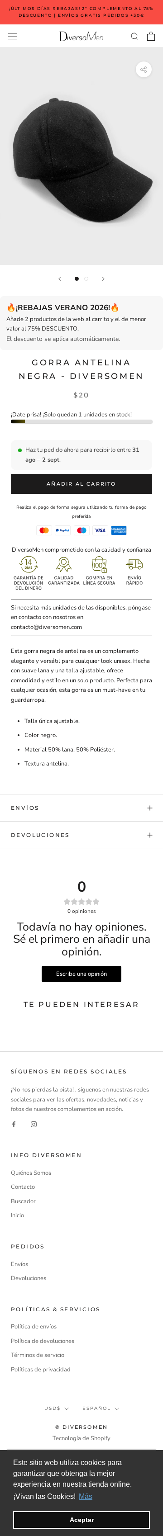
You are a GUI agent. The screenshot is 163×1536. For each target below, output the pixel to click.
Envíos (25, 807)
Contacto (23, 1187)
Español (96, 1408)
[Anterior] (59, 279)
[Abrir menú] (12, 36)
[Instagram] (34, 1124)
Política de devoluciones (42, 1341)
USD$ (52, 1408)
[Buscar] (135, 36)
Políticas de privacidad (41, 1370)
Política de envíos (34, 1327)
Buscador (23, 1201)
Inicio (17, 1215)
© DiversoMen (81, 1427)
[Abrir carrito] (151, 36)
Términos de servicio (37, 1355)
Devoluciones (40, 835)
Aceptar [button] (82, 1519)
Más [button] (85, 1496)
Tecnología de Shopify (81, 1438)
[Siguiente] (103, 279)
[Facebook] (14, 1124)
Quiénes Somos (31, 1173)
